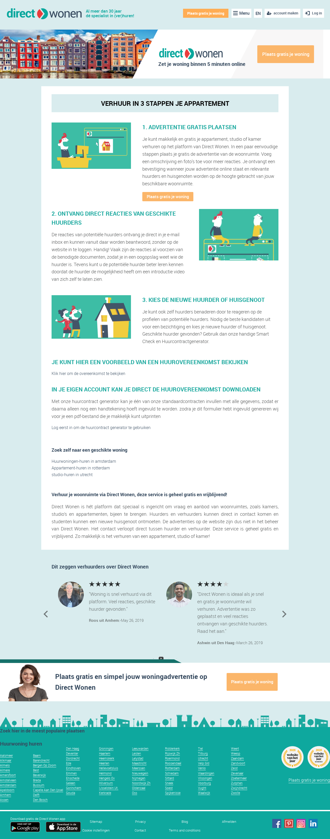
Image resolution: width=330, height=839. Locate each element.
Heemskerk (106, 758)
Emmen (71, 773)
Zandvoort (238, 763)
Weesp (235, 753)
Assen (4, 800)
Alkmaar (5, 760)
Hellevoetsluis (108, 768)
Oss (134, 793)
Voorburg (204, 783)
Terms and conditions (185, 830)
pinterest (288, 823)
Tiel (200, 748)
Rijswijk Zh (172, 753)
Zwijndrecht (239, 788)
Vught (202, 788)
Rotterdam (172, 768)
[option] (111, 603)
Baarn (37, 755)
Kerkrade (105, 793)
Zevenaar (237, 773)
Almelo (5, 765)
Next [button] (282, 613)
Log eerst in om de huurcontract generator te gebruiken (101, 427)
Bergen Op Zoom (44, 765)
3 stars (105, 584)
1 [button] (153, 658)
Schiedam (172, 773)
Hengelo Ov (107, 778)
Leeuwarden (140, 748)
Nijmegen (138, 778)
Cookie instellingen (96, 830)
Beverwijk (39, 775)
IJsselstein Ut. (108, 788)
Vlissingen (205, 778)
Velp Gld (203, 763)
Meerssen (138, 768)
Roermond (172, 758)
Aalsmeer (6, 755)
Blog (185, 821)
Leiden (136, 753)
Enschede (72, 778)
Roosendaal (173, 763)
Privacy (140, 821)
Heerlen (104, 763)
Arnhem (5, 795)
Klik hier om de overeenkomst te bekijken (88, 373)
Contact (140, 830)
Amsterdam (8, 785)
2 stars (111, 584)
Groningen (106, 748)
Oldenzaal (138, 788)
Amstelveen (8, 780)
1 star (118, 584)
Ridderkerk (172, 748)
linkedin (313, 823)
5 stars (92, 584)
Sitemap (96, 821)
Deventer (72, 753)
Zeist (234, 768)
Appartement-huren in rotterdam (81, 468)
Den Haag (72, 748)
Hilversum (106, 783)
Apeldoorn (7, 790)
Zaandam (237, 758)
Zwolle (235, 793)
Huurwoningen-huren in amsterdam (84, 461)
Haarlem (104, 753)
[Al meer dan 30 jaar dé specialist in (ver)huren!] (44, 13)
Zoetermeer (239, 778)
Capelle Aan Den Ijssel (48, 790)
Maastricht (139, 763)
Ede (68, 763)
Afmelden (229, 821)
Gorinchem (73, 788)
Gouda (70, 793)
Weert (235, 748)
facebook (276, 823)
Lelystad (137, 758)
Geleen (70, 783)
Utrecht (203, 758)
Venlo (202, 768)
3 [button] (168, 658)
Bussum (38, 785)
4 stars (98, 584)
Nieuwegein (140, 773)
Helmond (105, 773)
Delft (36, 795)
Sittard (169, 778)
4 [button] (176, 658)
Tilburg (203, 753)
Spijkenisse (172, 793)
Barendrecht (41, 760)
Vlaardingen (206, 773)
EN (258, 13)
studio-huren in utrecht (72, 474)
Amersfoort (8, 775)
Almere (5, 770)
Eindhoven (73, 768)
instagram (301, 823)
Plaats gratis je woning (205, 13)
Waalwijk (204, 793)
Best (36, 770)
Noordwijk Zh (141, 783)
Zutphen (237, 783)
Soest (169, 788)
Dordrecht (73, 758)
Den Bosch (40, 800)
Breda (37, 780)
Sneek (169, 783)
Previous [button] (47, 613)
